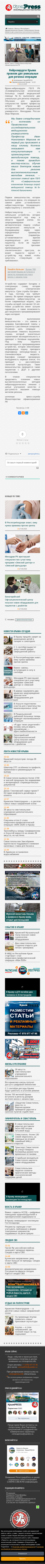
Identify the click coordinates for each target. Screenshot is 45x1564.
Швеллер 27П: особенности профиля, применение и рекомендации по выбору (22, 769)
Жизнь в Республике (21, 28)
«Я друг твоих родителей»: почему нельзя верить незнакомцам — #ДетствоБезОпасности (27, 728)
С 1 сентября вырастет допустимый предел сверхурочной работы (25, 649)
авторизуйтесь (33, 454)
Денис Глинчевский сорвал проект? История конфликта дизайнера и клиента (21, 793)
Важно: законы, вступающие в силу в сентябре (24, 670)
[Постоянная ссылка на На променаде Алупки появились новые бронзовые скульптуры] (9, 1324)
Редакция (10, 1493)
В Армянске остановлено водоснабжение (16, 853)
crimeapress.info (16, 1374)
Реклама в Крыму (14, 1497)
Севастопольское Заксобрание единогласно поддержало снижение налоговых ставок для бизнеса (21, 843)
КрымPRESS (28, 80)
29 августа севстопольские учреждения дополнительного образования (18, 812)
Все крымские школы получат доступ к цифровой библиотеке (20, 1083)
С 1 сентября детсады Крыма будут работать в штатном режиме (22, 1089)
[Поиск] (38, 16)
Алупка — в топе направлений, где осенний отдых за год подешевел (25, 1330)
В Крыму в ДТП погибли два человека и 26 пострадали (19, 993)
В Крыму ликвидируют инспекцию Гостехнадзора (19, 1198)
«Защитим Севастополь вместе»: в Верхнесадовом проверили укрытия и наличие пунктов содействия (22, 1107)
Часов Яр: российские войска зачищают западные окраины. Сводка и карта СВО (19, 1250)
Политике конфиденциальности (23, 1547)
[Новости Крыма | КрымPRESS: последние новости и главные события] (23, 10)
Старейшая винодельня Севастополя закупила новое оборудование (26, 1160)
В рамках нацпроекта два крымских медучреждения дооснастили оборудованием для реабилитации (21, 695)
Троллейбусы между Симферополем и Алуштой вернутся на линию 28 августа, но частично (22, 833)
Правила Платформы (16, 1495)
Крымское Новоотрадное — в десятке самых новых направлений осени (22, 802)
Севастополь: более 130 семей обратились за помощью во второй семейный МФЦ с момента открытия (22, 1139)
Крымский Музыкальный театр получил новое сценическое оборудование (27, 936)
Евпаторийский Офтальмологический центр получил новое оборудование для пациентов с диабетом (19, 739)
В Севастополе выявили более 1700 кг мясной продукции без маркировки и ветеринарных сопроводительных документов (22, 781)
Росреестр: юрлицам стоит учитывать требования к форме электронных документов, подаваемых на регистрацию (20, 1230)
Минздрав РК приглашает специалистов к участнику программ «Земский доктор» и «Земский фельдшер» (22, 682)
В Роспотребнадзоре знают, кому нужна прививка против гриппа (27, 659)
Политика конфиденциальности (21, 1499)
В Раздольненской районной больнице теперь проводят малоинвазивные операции (27, 717)
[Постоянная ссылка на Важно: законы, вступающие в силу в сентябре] (8, 675)
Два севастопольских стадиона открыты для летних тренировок (26, 945)
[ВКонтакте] (19, 412)
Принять (22, 1559)
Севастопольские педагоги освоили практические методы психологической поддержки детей (20, 1172)
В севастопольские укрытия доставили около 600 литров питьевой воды (24, 1127)
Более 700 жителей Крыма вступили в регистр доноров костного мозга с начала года (19, 1096)
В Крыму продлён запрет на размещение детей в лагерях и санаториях (27, 639)
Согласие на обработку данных (20, 1502)
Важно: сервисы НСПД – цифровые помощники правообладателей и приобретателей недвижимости (22, 1214)
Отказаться (22, 1554)
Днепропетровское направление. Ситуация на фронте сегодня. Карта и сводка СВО (21, 1271)
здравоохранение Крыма (24, 619)
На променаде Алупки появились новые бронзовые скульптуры (26, 1319)
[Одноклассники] (23, 412)
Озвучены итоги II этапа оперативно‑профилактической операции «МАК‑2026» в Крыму (19, 822)
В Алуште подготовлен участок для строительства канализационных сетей (27, 706)
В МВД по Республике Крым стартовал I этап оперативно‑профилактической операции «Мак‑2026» (20, 956)
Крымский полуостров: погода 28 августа (20, 760)
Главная (10, 28)
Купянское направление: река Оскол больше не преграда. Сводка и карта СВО (22, 1260)
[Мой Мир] (26, 412)
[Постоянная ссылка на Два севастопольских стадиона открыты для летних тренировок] (9, 950)
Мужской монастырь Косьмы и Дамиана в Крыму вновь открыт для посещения (20, 916)
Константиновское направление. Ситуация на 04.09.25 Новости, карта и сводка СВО (19, 1291)
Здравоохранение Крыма (14, 30)
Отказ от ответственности (18, 1501)
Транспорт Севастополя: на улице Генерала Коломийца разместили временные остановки (27, 1150)
